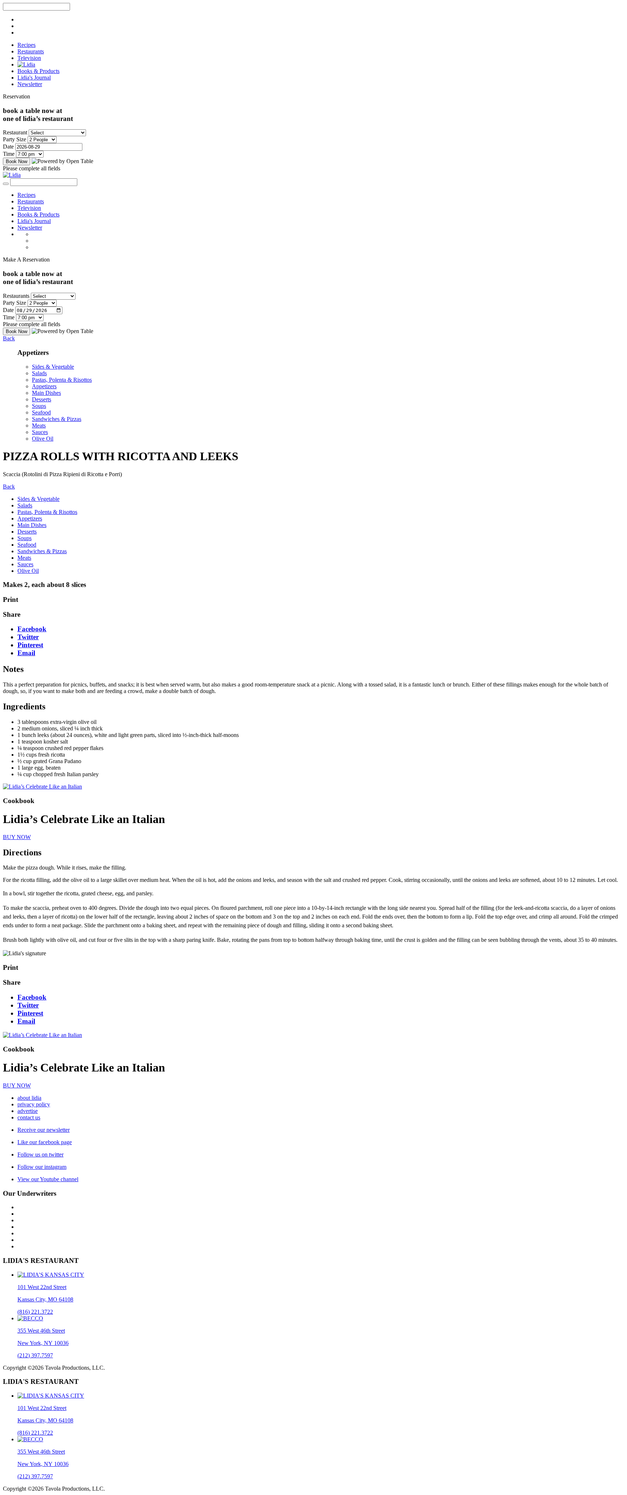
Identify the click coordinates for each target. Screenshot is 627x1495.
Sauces (40, 432)
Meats (39, 425)
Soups (39, 406)
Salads (39, 373)
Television (29, 58)
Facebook (31, 629)
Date (8, 146)
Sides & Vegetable (53, 367)
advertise (27, 1111)
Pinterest (30, 645)
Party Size (14, 139)
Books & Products (38, 71)
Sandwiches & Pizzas (56, 419)
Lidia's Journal (34, 77)
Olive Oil (42, 438)
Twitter (28, 637)
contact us (28, 1117)
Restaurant (15, 132)
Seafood (41, 412)
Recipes (26, 45)
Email (26, 653)
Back (9, 338)
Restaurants (30, 51)
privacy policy (33, 1104)
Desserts (41, 399)
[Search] (6, 184)
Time (9, 154)
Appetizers (44, 386)
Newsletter (29, 84)
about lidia (29, 1098)
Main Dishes (46, 393)
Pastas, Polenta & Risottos (62, 380)
